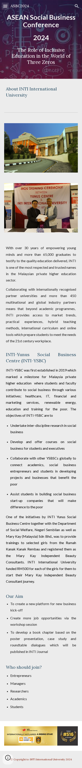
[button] (5, 6)
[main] (41, 39)
